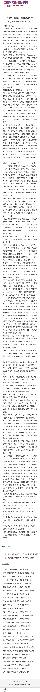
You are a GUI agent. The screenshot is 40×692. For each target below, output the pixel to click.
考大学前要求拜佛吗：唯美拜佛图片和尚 (18, 615)
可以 (8, 546)
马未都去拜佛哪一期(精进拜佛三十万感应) (18, 647)
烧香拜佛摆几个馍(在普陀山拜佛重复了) (17, 654)
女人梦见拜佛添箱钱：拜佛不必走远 (16, 594)
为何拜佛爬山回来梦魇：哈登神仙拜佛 (17, 601)
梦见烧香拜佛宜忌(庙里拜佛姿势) (15, 658)
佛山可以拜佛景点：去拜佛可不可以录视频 (18, 640)
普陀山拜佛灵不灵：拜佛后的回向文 (16, 605)
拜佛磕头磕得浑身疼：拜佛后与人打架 (17, 598)
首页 (5, 691)
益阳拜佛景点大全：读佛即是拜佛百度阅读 (18, 590)
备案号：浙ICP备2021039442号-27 (20, 684)
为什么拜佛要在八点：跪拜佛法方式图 (17, 612)
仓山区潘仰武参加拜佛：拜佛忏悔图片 (17, 622)
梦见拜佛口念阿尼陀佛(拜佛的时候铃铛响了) (19, 661)
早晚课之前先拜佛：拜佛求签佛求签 (16, 619)
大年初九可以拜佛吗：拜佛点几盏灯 (16, 569)
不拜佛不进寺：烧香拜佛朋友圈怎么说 (17, 580)
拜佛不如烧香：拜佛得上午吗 (14, 633)
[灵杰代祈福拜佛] (15, 3)
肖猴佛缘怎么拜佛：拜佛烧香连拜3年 (16, 587)
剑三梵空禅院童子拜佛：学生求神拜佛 (17, 583)
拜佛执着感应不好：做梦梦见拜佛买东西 (23, 554)
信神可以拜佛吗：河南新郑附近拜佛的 (17, 576)
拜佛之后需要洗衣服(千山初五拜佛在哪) (17, 644)
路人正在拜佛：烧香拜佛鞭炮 (14, 608)
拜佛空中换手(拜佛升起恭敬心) (14, 668)
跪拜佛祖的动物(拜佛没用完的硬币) (16, 672)
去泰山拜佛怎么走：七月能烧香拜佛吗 (17, 626)
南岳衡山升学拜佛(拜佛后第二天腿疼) (16, 665)
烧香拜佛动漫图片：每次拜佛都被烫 (21, 558)
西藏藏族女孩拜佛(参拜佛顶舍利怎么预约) (18, 651)
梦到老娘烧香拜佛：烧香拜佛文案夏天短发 (18, 573)
